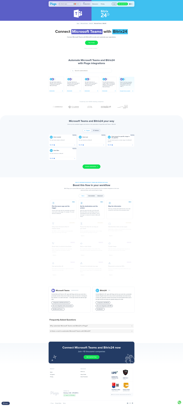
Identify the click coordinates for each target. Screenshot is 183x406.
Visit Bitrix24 (99, 309)
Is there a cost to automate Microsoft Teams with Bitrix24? (70, 331)
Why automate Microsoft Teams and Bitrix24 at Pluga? (69, 326)
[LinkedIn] (132, 403)
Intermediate (91, 195)
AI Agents (52, 374)
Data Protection (84, 376)
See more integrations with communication (62, 305)
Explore (82, 235)
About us (83, 371)
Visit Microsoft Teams (57, 309)
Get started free (123, 4)
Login (114, 4)
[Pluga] (54, 393)
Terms (64, 403)
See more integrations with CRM (104, 305)
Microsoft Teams (84, 23)
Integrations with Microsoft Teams (61, 302)
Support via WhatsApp (70, 395)
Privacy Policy (58, 403)
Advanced (100, 195)
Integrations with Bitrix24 (103, 302)
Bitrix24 (91, 23)
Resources (95, 4)
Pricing (102, 4)
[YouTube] (127, 403)
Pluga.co (53, 4)
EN (132, 4)
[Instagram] (130, 403)
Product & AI (86, 4)
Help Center (83, 374)
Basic (83, 195)
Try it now (91, 42)
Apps (78, 23)
